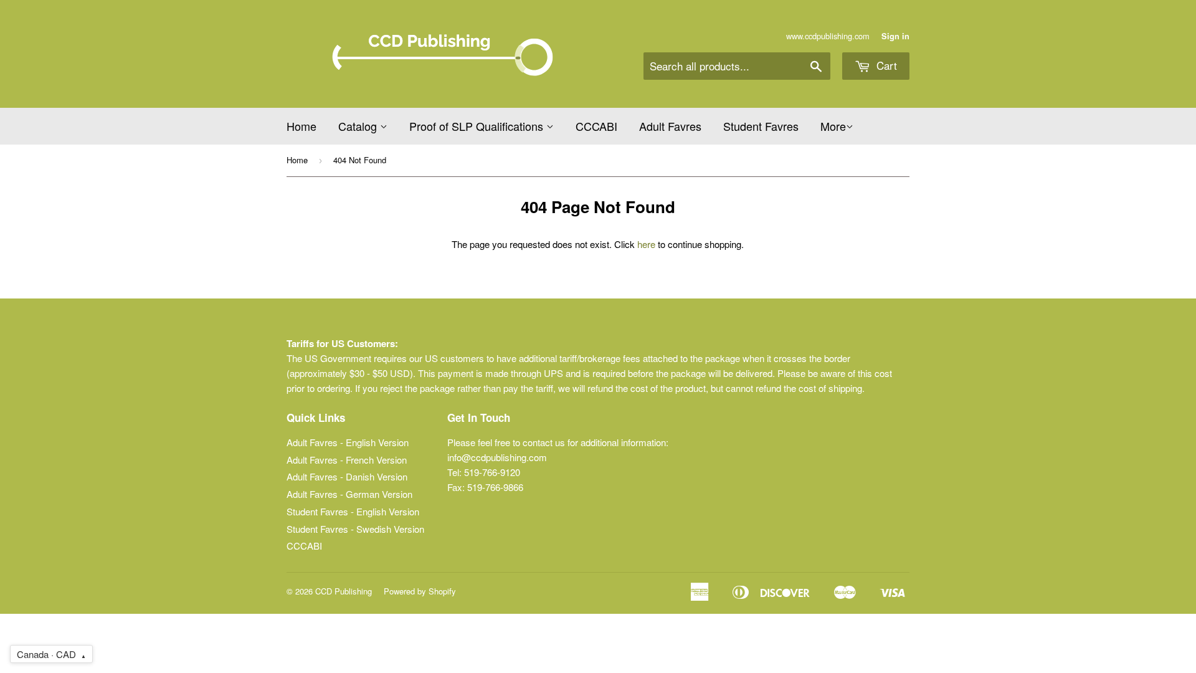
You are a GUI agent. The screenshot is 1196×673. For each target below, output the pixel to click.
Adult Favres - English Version (348, 442)
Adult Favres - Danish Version (347, 476)
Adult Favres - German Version (349, 493)
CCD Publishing (343, 591)
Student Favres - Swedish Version (355, 528)
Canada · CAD (51, 654)
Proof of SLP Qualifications (477, 126)
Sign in (895, 36)
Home (301, 126)
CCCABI (596, 126)
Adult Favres (670, 126)
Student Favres (761, 126)
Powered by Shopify (420, 591)
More (833, 126)
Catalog (359, 126)
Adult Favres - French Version (347, 459)
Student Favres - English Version (353, 511)
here (646, 244)
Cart (885, 65)
